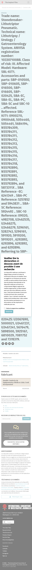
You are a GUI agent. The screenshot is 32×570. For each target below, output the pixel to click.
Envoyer (9, 311)
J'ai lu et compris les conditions (15, 308)
